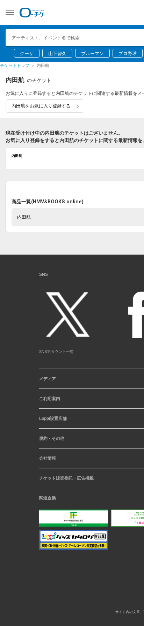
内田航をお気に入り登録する (41, 105)
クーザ (27, 53)
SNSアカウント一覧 (56, 354)
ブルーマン (92, 53)
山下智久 (57, 53)
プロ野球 (127, 53)
